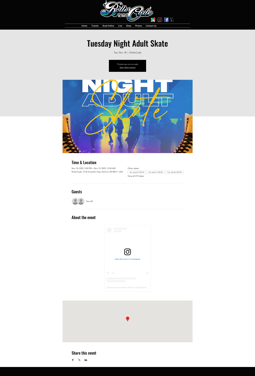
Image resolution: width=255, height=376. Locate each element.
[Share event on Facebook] (73, 360)
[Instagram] (160, 19)
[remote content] (127, 258)
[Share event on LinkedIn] (86, 360)
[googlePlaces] (153, 19)
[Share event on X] (79, 360)
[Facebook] (166, 19)
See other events (127, 67)
